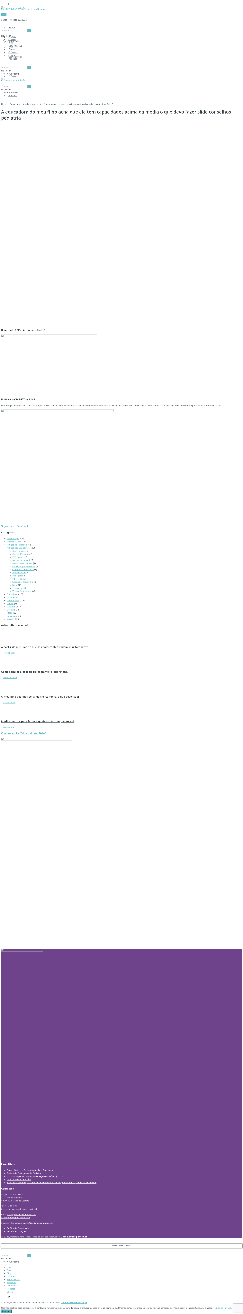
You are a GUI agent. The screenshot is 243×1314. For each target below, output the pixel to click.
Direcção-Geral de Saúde (19, 1179)
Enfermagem (18, 557)
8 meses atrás (10, 677)
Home (11, 27)
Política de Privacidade (18, 1228)
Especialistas (15, 45)
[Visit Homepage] (13, 7)
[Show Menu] (2, 76)
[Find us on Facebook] (2, 3)
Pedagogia (17, 575)
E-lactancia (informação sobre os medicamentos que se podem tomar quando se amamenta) (51, 1182)
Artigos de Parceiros (17, 544)
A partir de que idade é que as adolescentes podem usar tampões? (44, 647)
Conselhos (15, 104)
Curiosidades (13, 600)
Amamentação (14, 541)
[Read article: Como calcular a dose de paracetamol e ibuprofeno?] (121, 660)
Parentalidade (19, 572)
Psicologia (17, 578)
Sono (14, 585)
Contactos (13, 55)
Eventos (11, 609)
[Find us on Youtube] (7, 3)
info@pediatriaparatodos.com (21, 1214)
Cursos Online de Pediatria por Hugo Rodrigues (30, 1170)
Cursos (12, 39)
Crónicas (13, 76)
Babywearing (18, 551)
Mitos (9, 612)
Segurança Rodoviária (22, 581)
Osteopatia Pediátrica (23, 569)
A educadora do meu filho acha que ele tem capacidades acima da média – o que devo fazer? (68, 104)
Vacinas (10, 619)
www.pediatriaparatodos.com (15, 1217)
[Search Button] (2, 25)
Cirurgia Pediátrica (21, 554)
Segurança (12, 616)
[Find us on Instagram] (4, 3)
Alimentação (13, 538)
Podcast (12, 95)
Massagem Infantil (21, 560)
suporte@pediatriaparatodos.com (37, 1223)
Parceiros (13, 49)
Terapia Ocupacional (22, 591)
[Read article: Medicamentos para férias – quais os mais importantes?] (121, 710)
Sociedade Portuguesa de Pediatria (24, 1173)
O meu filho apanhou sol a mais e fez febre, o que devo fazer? (41, 696)
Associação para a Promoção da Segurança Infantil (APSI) (35, 1176)
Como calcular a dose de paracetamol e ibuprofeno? (34, 671)
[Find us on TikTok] (9, 3)
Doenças (11, 606)
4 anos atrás (9, 652)
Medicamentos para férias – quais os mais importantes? (37, 721)
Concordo (6, 1311)
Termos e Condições (16, 1231)
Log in (10, 1291)
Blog (10, 42)
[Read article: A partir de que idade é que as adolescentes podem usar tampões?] (121, 635)
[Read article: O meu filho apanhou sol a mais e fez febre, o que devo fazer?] (121, 685)
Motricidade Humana (22, 563)
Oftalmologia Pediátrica (23, 566)
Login (3, 14)
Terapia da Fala (19, 588)
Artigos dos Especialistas (19, 547)
